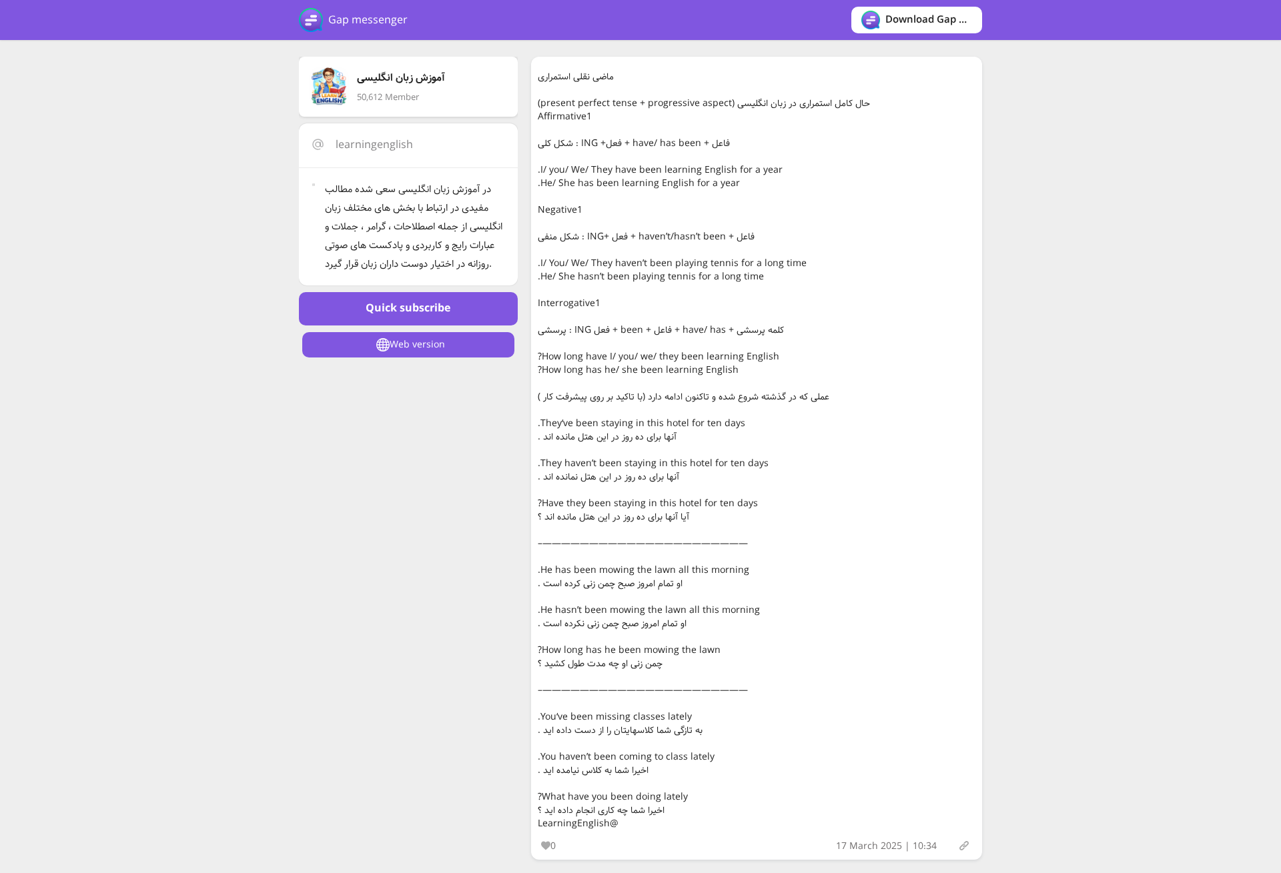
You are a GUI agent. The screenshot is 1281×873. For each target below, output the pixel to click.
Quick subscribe (408, 308)
